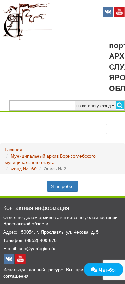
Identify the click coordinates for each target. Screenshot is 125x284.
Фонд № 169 (24, 168)
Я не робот (62, 186)
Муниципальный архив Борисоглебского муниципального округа (50, 158)
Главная (13, 149)
